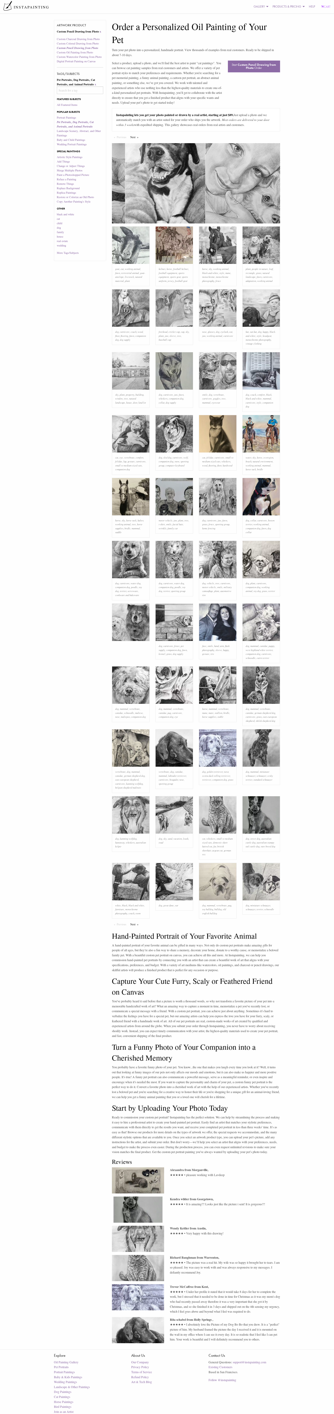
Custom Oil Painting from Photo (75, 52)
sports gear (175, 276)
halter (140, 520)
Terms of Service (141, 1372)
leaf (271, 268)
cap (182, 331)
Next (135, 137)
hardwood (227, 465)
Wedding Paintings (65, 1382)
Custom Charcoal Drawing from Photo (78, 39)
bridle (260, 469)
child (59, 223)
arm (222, 646)
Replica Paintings (66, 192)
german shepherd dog (265, 712)
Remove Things (65, 184)
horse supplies (209, 716)
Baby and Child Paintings (71, 140)
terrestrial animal (130, 273)
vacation (177, 838)
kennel (162, 653)
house (60, 236)
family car (173, 528)
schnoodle (251, 658)
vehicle (210, 583)
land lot (142, 402)
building (139, 394)
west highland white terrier (259, 650)
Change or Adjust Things (71, 166)
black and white (65, 214)
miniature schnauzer (260, 905)
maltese (139, 712)
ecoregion (268, 457)
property (130, 394)
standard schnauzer (262, 779)
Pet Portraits (61, 1367)
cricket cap (174, 331)
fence (218, 280)
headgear (267, 335)
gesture (131, 461)
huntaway (120, 842)
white (118, 905)
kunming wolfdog (134, 783)
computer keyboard (174, 465)
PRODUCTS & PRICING (287, 6)
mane (228, 273)
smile (205, 394)
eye (121, 457)
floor (117, 335)
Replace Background (68, 188)
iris (212, 653)
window (119, 398)
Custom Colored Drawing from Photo (78, 43)
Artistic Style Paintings (70, 157)
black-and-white (210, 273)
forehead (163, 331)
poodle (134, 587)
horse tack (251, 469)
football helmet (180, 268)
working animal (132, 268)
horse (169, 268)
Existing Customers (220, 1367)
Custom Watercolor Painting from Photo (79, 57)
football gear (181, 280)
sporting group (222, 524)
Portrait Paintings (66, 117)
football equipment (168, 273)
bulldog (218, 909)
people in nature (260, 268)
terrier (123, 591)
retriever (206, 779)
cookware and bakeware (127, 595)
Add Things (63, 161)
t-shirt (162, 524)
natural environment (263, 461)
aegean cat (217, 850)
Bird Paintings (62, 1407)
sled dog (167, 457)
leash (185, 838)
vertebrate (218, 394)
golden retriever (215, 771)
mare (211, 712)
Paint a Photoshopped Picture (73, 175)
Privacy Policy (140, 1367)
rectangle (250, 273)
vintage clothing (254, 343)
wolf (185, 457)
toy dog (257, 591)
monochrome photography (258, 339)
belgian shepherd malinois (128, 787)
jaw (166, 335)
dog (59, 227)
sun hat (253, 331)
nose (204, 331)
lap (124, 461)
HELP (312, 6)
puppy (271, 646)
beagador (174, 779)
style (221, 273)
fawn (117, 273)
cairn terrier (263, 658)
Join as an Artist (63, 1412)
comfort (261, 394)
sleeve (173, 335)
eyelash (224, 331)
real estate (62, 241)
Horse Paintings (63, 1402)
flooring (124, 335)
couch (133, 331)
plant (127, 280)
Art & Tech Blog (141, 1382)
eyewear (216, 402)
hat (247, 331)
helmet (162, 268)
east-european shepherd (127, 779)
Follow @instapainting (222, 1380)
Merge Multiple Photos (70, 170)
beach (248, 461)
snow (177, 461)
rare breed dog (268, 846)
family (60, 232)
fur (214, 846)
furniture (119, 909)
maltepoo (125, 716)
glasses (211, 331)
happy (265, 331)
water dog (136, 583)
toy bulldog (207, 909)
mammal (206, 402)
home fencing (208, 528)
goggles (216, 398)
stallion (218, 712)
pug (169, 712)
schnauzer (261, 775)
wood (140, 331)
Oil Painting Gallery (66, 1362)
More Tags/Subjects (68, 253)
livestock (129, 276)
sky (210, 268)
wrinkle (162, 528)
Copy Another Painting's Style (73, 201)
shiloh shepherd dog (265, 720)
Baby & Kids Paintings (68, 1377)
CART (327, 7)
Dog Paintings (62, 1392)
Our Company (140, 1362)
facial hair (178, 524)
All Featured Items (67, 105)
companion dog (176, 398)
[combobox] (80, 90)
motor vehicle (165, 520)
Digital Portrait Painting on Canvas (76, 61)
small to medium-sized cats (128, 465)
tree (179, 335)
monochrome (208, 276)
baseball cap (165, 339)
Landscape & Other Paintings (72, 1387)
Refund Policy (140, 1377)
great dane (168, 905)
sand (170, 838)
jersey (171, 280)
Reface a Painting (66, 179)
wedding (61, 245)
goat (117, 268)
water (248, 457)
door (135, 402)
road (161, 842)
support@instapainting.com (249, 1362)
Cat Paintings (62, 1397)
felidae (118, 461)
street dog (255, 838)
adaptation (251, 280)
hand (216, 646)
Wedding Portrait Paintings (72, 144)
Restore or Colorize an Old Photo (75, 197)
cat (58, 219)
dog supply (125, 339)
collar (161, 402)
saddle (118, 532)
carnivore (267, 276)
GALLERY (259, 6)
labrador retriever (177, 775)
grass (258, 273)
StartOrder (254, 66)
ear (122, 268)
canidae (264, 646)
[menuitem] (259, 6)
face (204, 646)
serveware (133, 591)
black (269, 394)
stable (220, 716)
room (138, 913)
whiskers (163, 398)
